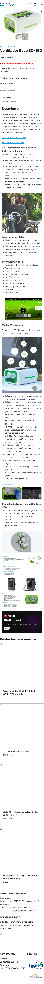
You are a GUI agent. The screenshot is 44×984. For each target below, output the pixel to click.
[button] (41, 12)
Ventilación (7, 46)
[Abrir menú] (42, 4)
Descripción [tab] (7, 97)
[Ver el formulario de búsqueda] (31, 4)
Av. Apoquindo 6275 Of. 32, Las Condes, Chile (21, 901)
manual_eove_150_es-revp (14, 137)
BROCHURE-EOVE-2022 (13, 142)
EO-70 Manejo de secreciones (17, 751)
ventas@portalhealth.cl (10, 962)
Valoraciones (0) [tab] (9, 102)
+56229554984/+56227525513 (14, 968)
